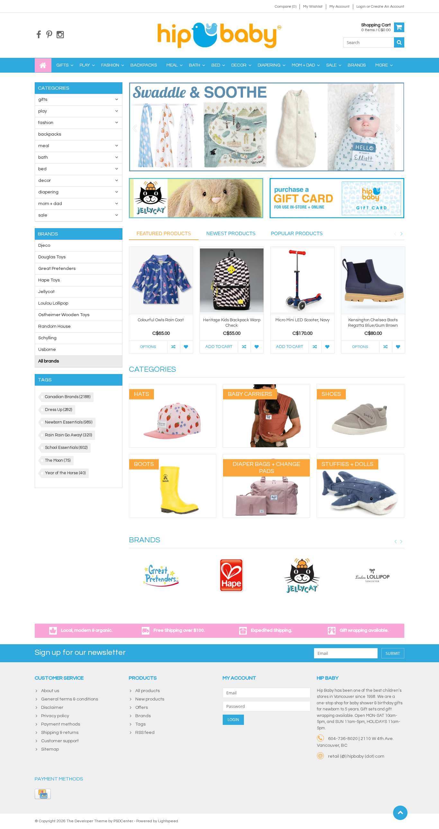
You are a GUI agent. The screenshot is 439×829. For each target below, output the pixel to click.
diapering (269, 65)
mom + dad (303, 65)
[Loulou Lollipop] (372, 575)
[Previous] (135, 128)
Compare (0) (285, 6)
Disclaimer (52, 707)
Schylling (47, 338)
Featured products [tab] (164, 233)
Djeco (44, 245)
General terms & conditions (69, 699)
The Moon (57, 460)
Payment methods (60, 724)
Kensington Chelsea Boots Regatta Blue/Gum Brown (373, 323)
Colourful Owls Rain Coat (161, 320)
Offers (141, 707)
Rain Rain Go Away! (68, 435)
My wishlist (313, 6)
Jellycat (46, 292)
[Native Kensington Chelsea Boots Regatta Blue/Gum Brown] (373, 280)
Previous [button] (395, 233)
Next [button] (401, 233)
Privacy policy (55, 716)
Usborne (47, 349)
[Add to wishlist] (186, 347)
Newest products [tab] (230, 233)
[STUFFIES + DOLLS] (360, 457)
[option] (161, 303)
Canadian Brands (67, 397)
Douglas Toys (52, 257)
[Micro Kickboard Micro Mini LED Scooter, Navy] (302, 280)
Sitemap (50, 749)
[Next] (398, 128)
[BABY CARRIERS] (266, 387)
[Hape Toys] (231, 575)
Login (361, 6)
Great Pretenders (57, 268)
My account (339, 6)
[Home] (43, 65)
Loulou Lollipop (53, 303)
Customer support (60, 741)
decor (238, 65)
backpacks (143, 65)
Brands (357, 65)
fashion (110, 65)
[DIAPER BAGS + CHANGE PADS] (266, 457)
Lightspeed (168, 821)
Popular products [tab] (297, 233)
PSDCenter (123, 821)
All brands (48, 361)
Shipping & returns (59, 732)
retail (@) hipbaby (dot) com (356, 756)
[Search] (399, 42)
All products (147, 691)
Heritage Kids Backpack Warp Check (231, 323)
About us (50, 691)
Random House (54, 326)
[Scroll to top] (400, 813)
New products (149, 699)
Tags (140, 724)
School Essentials (66, 447)
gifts (62, 65)
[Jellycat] (302, 575)
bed (215, 65)
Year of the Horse (65, 473)
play (85, 65)
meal (172, 65)
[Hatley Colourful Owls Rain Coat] (161, 280)
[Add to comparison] (173, 347)
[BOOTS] (172, 457)
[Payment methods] (43, 794)
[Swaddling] (266, 127)
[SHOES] (360, 387)
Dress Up (58, 409)
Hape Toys (49, 280)
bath (194, 65)
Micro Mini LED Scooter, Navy (302, 320)
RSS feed (145, 732)
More (381, 65)
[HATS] (172, 387)
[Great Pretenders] (161, 575)
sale (331, 65)
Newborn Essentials (68, 422)
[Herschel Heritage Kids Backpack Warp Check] (232, 280)
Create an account (387, 6)
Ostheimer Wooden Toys (63, 315)
